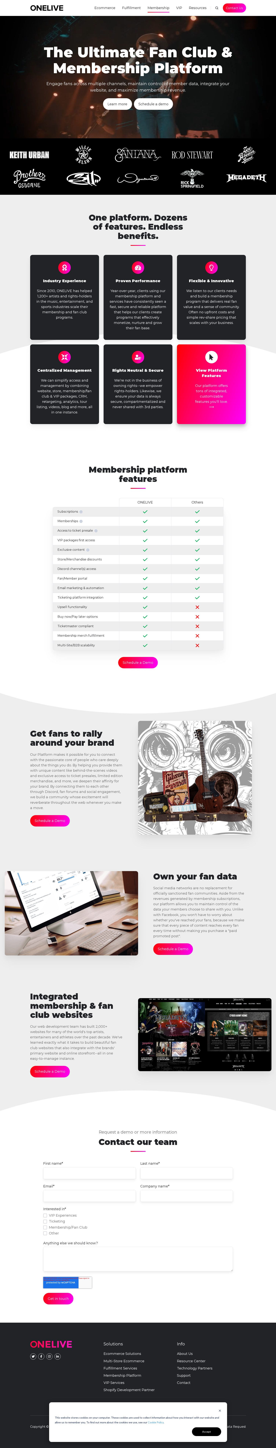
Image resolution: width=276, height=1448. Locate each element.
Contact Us (234, 8)
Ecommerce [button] (104, 8)
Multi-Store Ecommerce (124, 1361)
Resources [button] (198, 8)
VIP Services (114, 1383)
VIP (179, 8)
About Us (185, 1354)
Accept (206, 1431)
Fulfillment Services (120, 1368)
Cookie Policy (156, 1422)
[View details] (41, 1356)
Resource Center (191, 1361)
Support (184, 1375)
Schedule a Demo (138, 663)
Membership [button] (158, 8)
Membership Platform (122, 1375)
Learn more (117, 104)
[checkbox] (138, 1224)
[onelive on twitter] (33, 1356)
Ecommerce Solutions (122, 1354)
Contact (183, 1383)
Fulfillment (131, 8)
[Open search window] (217, 8)
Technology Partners (194, 1368)
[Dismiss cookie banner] (220, 1410)
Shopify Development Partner (129, 1390)
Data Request (235, 1426)
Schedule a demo (153, 104)
